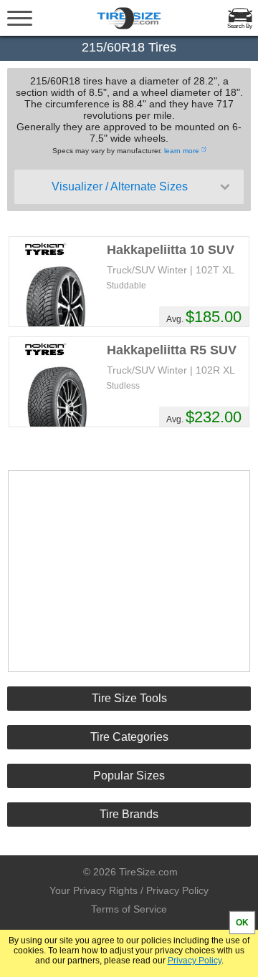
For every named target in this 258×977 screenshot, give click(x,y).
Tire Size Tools (129, 698)
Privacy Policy (194, 961)
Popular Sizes (129, 775)
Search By (239, 26)
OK (242, 923)
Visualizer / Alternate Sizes (120, 186)
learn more (181, 151)
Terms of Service (129, 909)
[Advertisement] (129, 571)
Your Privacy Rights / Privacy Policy (129, 890)
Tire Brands (129, 814)
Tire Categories (129, 737)
